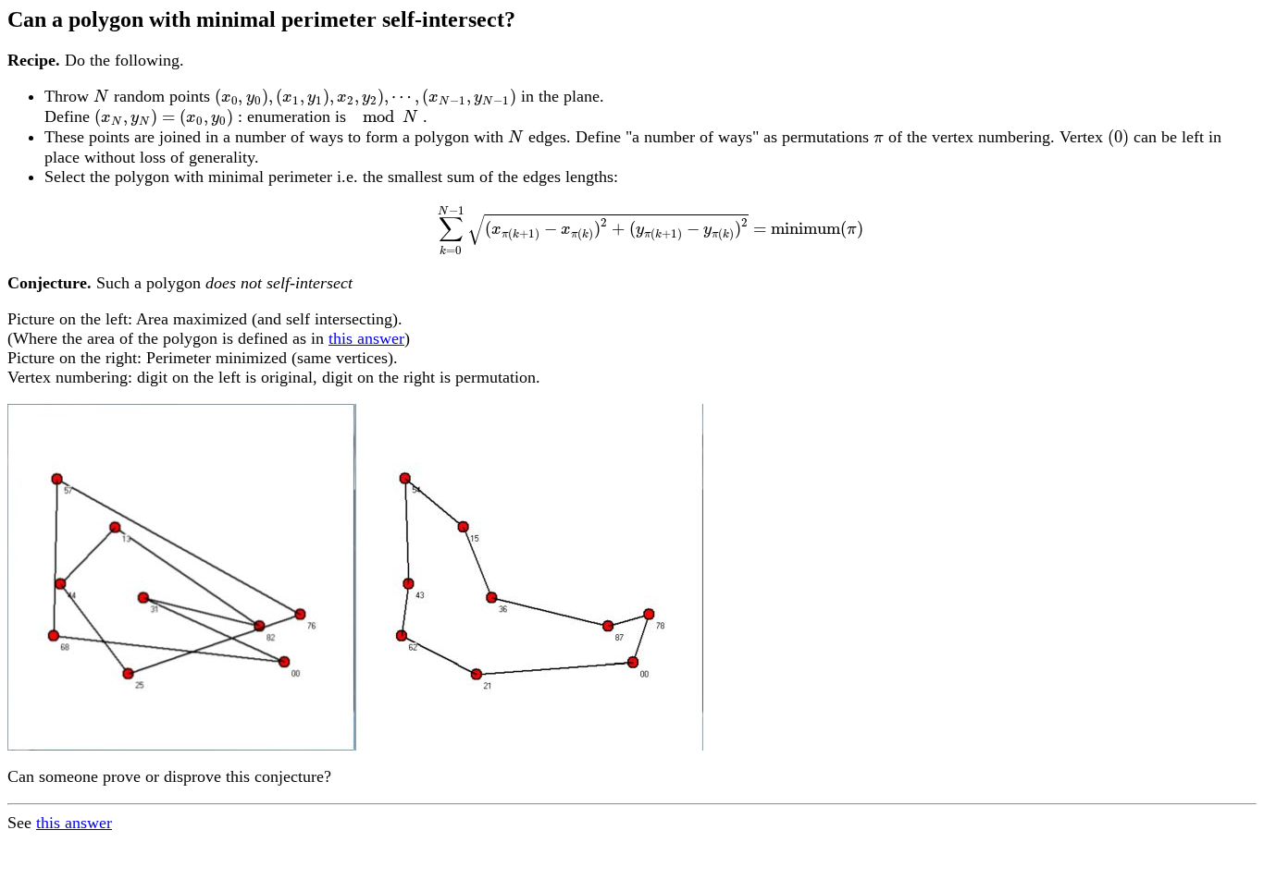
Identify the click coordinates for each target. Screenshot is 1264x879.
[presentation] (101, 97)
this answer (366, 338)
